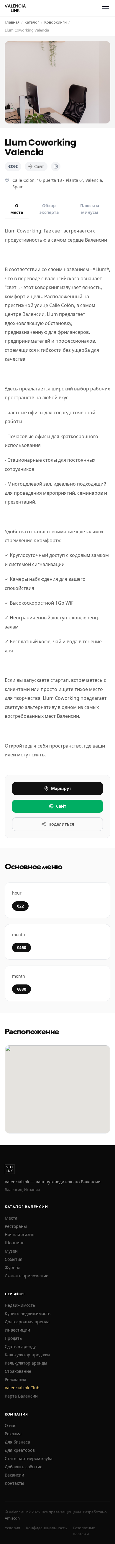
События (13, 1259)
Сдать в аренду (20, 1346)
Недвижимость (20, 1305)
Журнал (12, 1267)
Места (11, 1218)
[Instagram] (55, 166)
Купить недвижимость (27, 1313)
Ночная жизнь (19, 1234)
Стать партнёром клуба (28, 1458)
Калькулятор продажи (27, 1354)
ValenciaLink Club (22, 1387)
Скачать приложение (26, 1276)
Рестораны (16, 1226)
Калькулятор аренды (26, 1363)
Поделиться (61, 824)
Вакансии (14, 1475)
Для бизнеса (17, 1442)
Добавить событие (23, 1466)
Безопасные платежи (84, 1531)
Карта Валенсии (21, 1396)
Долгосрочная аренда (27, 1321)
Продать (13, 1338)
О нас (10, 1425)
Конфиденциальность (46, 1527)
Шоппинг (14, 1243)
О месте (16, 209)
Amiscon (12, 1518)
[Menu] (105, 8)
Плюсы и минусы (89, 209)
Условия (12, 1527)
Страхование (18, 1371)
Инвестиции (17, 1330)
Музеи (11, 1251)
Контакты (14, 1483)
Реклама (13, 1433)
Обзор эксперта (49, 209)
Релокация (15, 1379)
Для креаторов (20, 1450)
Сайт (39, 166)
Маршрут (61, 788)
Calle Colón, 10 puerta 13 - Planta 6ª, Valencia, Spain (57, 183)
